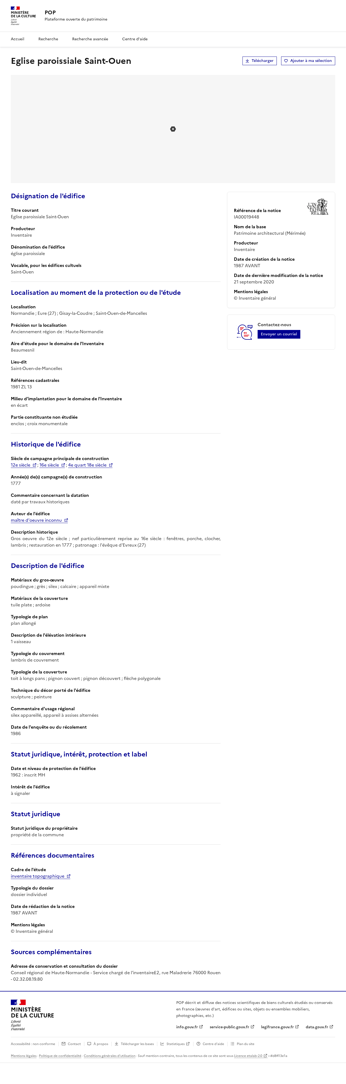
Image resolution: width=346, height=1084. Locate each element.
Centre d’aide (213, 1044)
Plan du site (245, 1044)
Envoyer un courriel (279, 334)
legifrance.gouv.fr (277, 1027)
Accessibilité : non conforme (33, 1044)
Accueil (17, 39)
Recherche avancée (90, 39)
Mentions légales (23, 1055)
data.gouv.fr (317, 1027)
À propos (101, 1044)
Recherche (48, 39)
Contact (74, 1044)
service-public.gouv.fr (229, 1027)
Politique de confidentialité (60, 1055)
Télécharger (263, 61)
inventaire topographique (37, 876)
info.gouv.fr (187, 1027)
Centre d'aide (135, 39)
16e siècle (49, 465)
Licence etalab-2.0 (248, 1055)
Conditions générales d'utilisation (109, 1055)
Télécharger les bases (137, 1044)
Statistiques (176, 1044)
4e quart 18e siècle (87, 465)
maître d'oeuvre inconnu (36, 520)
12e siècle (20, 465)
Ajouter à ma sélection (311, 61)
